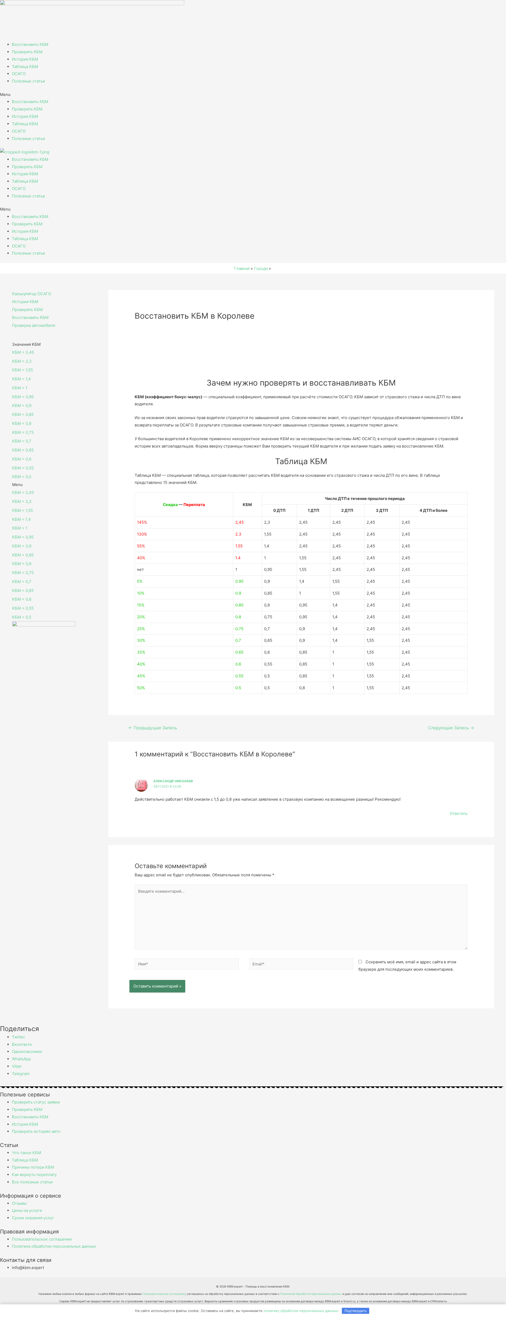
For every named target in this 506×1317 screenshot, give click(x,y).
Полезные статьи (28, 81)
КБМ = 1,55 (22, 369)
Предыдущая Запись (152, 727)
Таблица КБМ (25, 66)
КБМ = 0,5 (21, 476)
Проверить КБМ (27, 51)
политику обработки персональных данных (301, 1311)
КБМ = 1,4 (21, 378)
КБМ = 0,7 (21, 441)
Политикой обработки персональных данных (311, 1294)
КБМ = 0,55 (23, 467)
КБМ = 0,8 (21, 423)
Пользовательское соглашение (164, 1294)
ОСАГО (19, 73)
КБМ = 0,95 (23, 396)
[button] (253, 94)
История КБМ (25, 59)
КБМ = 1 (19, 387)
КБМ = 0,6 (21, 458)
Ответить (459, 813)
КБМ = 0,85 (23, 414)
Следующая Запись (451, 727)
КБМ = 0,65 (23, 450)
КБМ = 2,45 (23, 352)
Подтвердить (355, 1311)
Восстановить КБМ (30, 44)
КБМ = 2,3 (22, 361)
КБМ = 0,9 (21, 405)
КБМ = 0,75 (23, 432)
